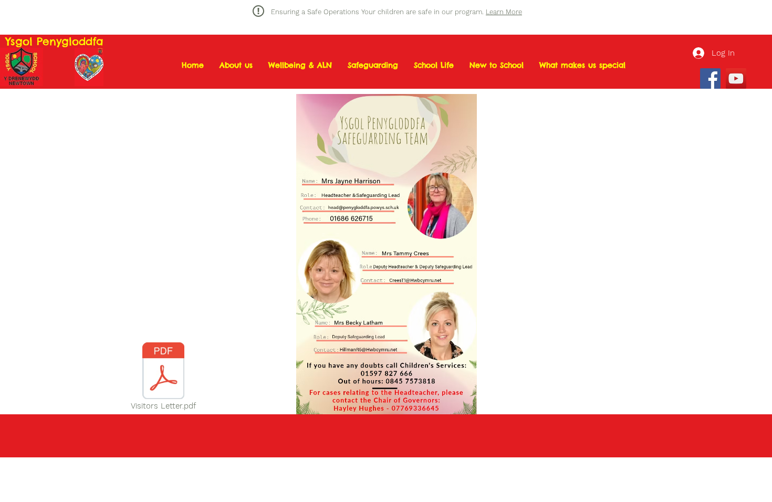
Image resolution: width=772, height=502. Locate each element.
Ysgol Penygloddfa (54, 41)
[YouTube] (736, 78)
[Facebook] (710, 78)
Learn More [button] (504, 12)
